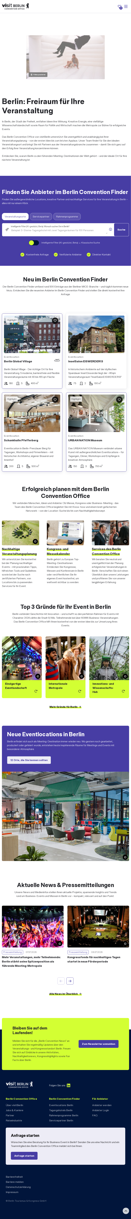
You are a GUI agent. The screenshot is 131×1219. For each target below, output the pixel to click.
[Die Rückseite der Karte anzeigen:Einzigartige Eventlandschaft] (22, 667)
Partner (10, 1115)
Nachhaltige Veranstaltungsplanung (19, 551)
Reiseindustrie (14, 1120)
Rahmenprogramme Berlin (63, 1115)
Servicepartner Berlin (61, 1120)
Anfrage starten (24, 1155)
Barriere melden (15, 1181)
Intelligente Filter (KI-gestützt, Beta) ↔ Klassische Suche (71, 242)
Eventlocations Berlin (61, 1105)
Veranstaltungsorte (15, 216)
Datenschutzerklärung (18, 1187)
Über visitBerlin (14, 1105)
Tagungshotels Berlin (61, 1110)
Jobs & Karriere (14, 1110)
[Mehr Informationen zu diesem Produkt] (110, 229)
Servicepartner (41, 216)
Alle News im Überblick (63, 993)
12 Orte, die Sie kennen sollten (29, 760)
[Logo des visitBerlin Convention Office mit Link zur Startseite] (15, 6)
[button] (8, 414)
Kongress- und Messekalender (58, 551)
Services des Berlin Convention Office (106, 551)
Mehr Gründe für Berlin (63, 706)
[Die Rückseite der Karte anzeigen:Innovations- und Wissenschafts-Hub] (109, 667)
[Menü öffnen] (126, 6)
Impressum (12, 1192)
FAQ (94, 1115)
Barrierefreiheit (14, 1176)
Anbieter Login (100, 1110)
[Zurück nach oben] (126, 1211)
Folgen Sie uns (57, 1085)
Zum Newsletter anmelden (98, 1043)
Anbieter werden (102, 1105)
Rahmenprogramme (67, 216)
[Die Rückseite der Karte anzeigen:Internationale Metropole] (65, 667)
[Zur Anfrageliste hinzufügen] (55, 320)
